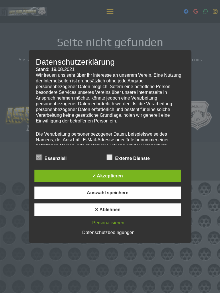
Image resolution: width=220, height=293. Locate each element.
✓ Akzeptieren (107, 175)
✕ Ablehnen (108, 209)
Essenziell (55, 158)
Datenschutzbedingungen (108, 232)
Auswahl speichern (108, 192)
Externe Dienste (132, 158)
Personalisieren (108, 222)
